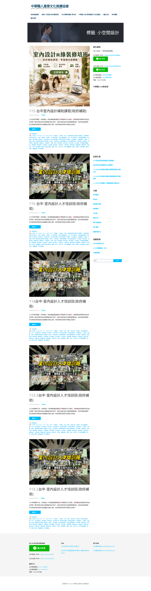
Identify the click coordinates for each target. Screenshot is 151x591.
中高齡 (61, 135)
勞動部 (43, 137)
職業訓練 (78, 145)
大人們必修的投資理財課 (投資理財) (103, 160)
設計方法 (61, 146)
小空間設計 (74, 139)
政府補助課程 (35, 14)
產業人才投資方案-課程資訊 (50, 14)
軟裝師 (77, 146)
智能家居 (85, 141)
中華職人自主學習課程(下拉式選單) (89, 14)
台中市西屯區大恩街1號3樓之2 (70, 546)
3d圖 (33, 135)
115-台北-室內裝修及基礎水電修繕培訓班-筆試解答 (107, 177)
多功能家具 (74, 137)
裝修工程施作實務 (46, 146)
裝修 (34, 146)
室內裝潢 (35, 139)
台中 (69, 137)
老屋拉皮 (61, 145)
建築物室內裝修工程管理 (42, 141)
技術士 (51, 141)
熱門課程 (60, 143)
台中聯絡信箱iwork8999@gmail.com (104, 546)
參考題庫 (114, 14)
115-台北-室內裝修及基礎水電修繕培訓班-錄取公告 (107, 171)
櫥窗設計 (41, 143)
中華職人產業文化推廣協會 (50, 6)
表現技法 (54, 338)
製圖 (53, 146)
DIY (44, 135)
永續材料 (47, 143)
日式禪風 (79, 141)
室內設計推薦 (54, 139)
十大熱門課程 (54, 137)
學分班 (95, 199)
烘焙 (55, 143)
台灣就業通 (96, 253)
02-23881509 (107, 77)
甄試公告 (106, 14)
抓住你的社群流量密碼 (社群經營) (103, 165)
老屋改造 (66, 145)
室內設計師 (47, 139)
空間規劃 (33, 145)
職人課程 (95, 227)
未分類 (95, 213)
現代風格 (71, 143)
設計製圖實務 (67, 146)
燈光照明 (65, 143)
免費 (39, 137)
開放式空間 (34, 340)
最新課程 (34, 133)
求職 (52, 143)
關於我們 (33, 18)
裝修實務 (38, 146)
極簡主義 (36, 143)
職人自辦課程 (97, 222)
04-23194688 (107, 75)
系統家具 (45, 145)
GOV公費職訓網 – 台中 (100, 248)
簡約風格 (39, 145)
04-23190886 (43, 567)
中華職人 (43, 115)
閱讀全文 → (35, 129)
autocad (39, 135)
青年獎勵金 (41, 148)
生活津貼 (77, 143)
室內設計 (40, 139)
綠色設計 (55, 145)
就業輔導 (80, 139)
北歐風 (48, 137)
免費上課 (73, 331)
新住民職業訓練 (72, 141)
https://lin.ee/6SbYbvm (113, 66)
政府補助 (56, 141)
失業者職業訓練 (82, 137)
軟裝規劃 (82, 146)
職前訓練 (72, 145)
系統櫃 (50, 145)
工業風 (85, 139)
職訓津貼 (83, 145)
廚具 (34, 141)
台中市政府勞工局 (98, 243)
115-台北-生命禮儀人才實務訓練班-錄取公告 (106, 183)
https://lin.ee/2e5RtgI (112, 55)
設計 (56, 146)
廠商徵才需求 (97, 204)
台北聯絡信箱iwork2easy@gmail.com (104, 550)
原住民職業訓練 (63, 137)
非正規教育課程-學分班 (69, 14)
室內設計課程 (62, 139)
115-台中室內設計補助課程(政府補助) (58, 110)
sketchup (49, 135)
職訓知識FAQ (97, 232)
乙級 (65, 135)
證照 (73, 146)
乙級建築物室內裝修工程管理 (74, 135)
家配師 (68, 139)
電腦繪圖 (35, 148)
